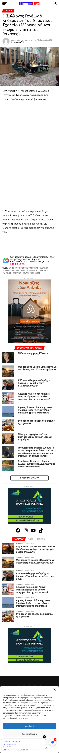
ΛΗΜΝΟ (44, 271)
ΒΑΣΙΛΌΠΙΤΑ (22, 271)
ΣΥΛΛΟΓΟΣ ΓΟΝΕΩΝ (32, 273)
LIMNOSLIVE (9, 271)
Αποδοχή (29, 726)
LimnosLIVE (18, 42)
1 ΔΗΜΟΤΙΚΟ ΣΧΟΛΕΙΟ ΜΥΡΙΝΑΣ (24, 268)
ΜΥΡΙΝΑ (17, 273)
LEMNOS (44, 268)
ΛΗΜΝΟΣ (7, 273)
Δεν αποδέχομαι (29, 734)
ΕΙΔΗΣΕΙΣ (34, 271)
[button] (54, 689)
